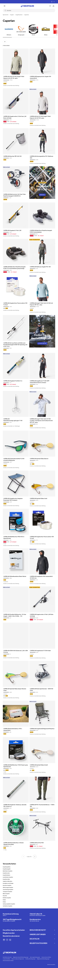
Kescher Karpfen (7, 885)
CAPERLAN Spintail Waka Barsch (39, 458)
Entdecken (42, 194)
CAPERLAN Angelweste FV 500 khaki (40, 650)
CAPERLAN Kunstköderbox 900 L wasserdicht (12, 729)
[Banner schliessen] (54, 2)
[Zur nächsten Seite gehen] (34, 856)
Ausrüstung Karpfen (8, 889)
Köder (4, 899)
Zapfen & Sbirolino (7, 881)
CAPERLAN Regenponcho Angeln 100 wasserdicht (40, 77)
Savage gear (21, 34)
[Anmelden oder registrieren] (50, 6)
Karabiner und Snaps (8, 883)
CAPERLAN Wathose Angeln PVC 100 (40, 266)
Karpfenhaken (6, 875)
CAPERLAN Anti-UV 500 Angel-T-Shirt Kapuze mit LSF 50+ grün (13, 77)
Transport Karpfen (7, 891)
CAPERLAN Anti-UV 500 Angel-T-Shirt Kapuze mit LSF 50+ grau (40, 117)
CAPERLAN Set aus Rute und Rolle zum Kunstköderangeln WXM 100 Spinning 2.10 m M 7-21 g (15, 344)
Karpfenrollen (6, 879)
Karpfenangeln (6, 869)
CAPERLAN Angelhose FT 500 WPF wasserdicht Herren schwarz (40, 381)
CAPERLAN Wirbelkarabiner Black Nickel (14, 576)
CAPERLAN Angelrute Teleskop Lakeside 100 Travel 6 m (15, 805)
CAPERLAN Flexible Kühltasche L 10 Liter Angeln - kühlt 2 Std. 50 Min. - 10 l (14, 615)
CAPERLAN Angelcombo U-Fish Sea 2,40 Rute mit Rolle (15, 117)
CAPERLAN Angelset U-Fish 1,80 (12, 230)
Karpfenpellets (6, 866)
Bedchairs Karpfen (7, 871)
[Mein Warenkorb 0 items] (53, 6)
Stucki (33, 34)
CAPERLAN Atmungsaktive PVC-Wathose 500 (41, 157)
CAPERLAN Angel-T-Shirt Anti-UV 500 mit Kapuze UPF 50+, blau (41, 303)
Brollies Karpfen (7, 897)
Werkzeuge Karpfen (8, 887)
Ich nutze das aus (42, 343)
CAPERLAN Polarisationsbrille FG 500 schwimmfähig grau (14, 459)
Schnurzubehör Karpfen (9, 904)
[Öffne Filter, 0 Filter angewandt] (5, 41)
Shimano (9, 34)
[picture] (16, 61)
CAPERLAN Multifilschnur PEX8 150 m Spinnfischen (14, 537)
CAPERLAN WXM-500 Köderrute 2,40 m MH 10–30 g (15, 651)
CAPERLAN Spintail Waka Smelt (39, 765)
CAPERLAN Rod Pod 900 (37, 842)
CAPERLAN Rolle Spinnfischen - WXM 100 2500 (41, 689)
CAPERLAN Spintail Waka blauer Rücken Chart (14, 689)
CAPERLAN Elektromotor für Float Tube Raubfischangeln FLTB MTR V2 (14, 195)
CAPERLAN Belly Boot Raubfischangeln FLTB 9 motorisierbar (41, 231)
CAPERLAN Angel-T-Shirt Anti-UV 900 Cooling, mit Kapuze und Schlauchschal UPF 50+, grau (41, 420)
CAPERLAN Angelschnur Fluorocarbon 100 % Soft (42, 537)
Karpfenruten (6, 873)
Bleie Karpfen (6, 893)
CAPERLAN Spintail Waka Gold (38, 498)
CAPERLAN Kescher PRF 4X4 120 (12, 156)
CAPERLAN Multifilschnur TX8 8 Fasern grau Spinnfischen (15, 765)
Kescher (5, 895)
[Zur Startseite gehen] (27, 6)
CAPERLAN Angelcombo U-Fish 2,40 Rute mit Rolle (42, 615)
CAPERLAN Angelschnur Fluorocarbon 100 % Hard (15, 303)
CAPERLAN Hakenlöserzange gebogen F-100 (12, 419)
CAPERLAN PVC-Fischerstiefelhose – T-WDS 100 (42, 805)
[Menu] (4, 6)
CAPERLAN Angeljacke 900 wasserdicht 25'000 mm (41, 577)
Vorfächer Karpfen (7, 906)
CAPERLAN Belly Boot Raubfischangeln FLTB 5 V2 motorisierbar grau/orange (14, 267)
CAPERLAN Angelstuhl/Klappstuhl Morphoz (42, 728)
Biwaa (45, 34)
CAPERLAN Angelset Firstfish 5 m (12, 381)
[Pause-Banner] (52, 2)
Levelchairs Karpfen (8, 877)
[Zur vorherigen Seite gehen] (23, 856)
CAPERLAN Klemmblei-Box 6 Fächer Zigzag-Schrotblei (13, 843)
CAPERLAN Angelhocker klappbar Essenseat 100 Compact (13, 499)
